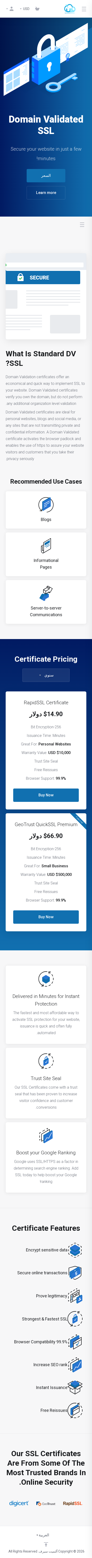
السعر (46, 175)
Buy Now (46, 795)
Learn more (46, 192)
